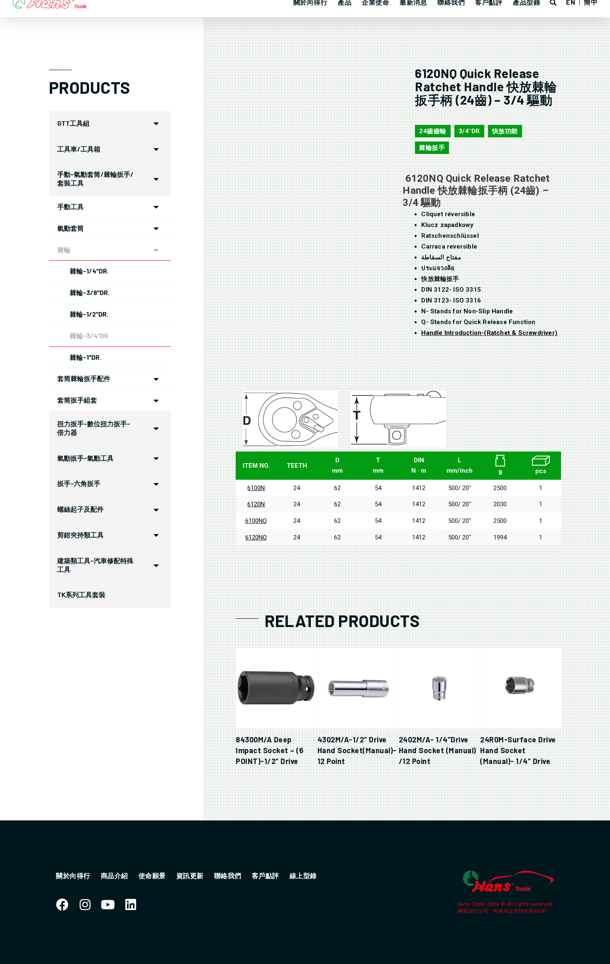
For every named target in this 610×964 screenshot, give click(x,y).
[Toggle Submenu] (156, 123)
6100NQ (256, 521)
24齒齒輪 (433, 131)
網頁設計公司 (474, 911)
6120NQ (256, 537)
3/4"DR (469, 131)
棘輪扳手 (432, 147)
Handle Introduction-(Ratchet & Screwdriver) (489, 333)
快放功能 (505, 131)
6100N (256, 488)
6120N (256, 504)
